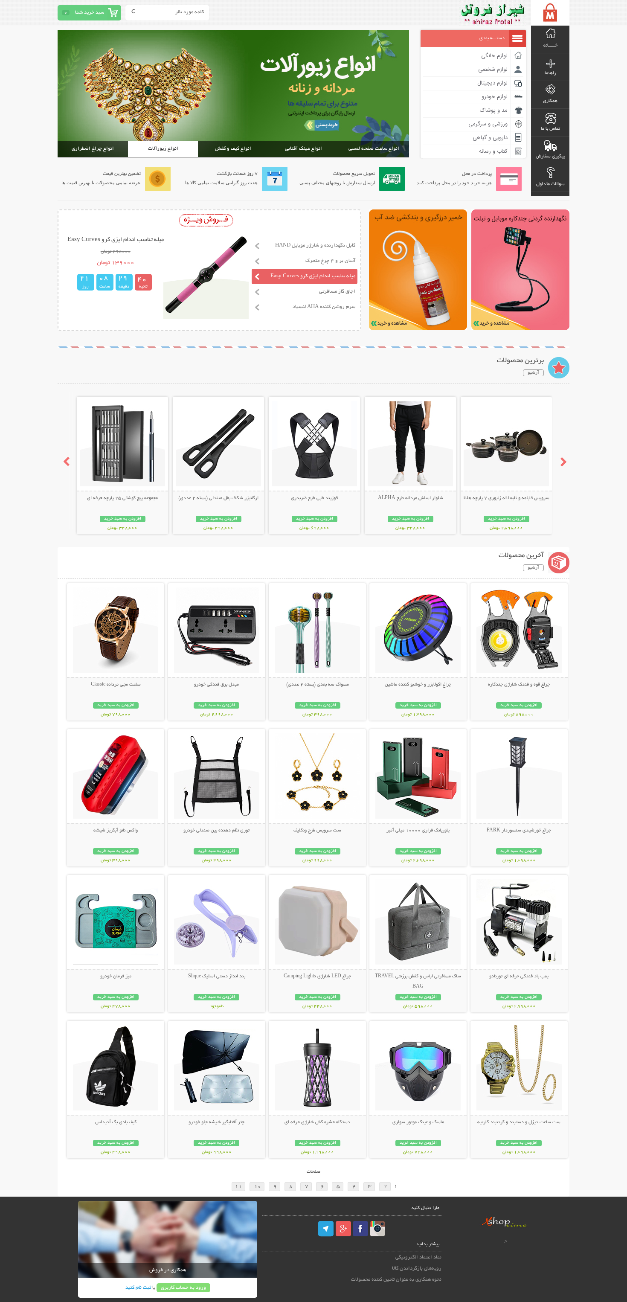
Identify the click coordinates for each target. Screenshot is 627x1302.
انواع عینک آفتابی (303, 148)
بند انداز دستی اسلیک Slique (216, 976)
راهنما (550, 73)
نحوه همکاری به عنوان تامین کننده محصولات (396, 1279)
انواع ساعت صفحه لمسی (373, 148)
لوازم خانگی (494, 56)
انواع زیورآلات (163, 148)
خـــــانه (550, 45)
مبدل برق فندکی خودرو (216, 684)
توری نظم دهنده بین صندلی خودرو (216, 830)
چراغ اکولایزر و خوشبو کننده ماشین (418, 684)
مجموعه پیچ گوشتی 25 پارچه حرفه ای (122, 498)
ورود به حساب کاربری (183, 1287)
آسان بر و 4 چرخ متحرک (330, 261)
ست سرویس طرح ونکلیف (317, 830)
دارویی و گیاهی (490, 137)
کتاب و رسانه (493, 151)
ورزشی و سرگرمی (488, 124)
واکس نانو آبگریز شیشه (115, 830)
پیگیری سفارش (550, 156)
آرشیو (533, 372)
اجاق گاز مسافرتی (337, 291)
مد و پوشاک (494, 110)
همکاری (550, 101)
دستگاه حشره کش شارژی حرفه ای (317, 1122)
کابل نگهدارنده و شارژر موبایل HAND (315, 245)
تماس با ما (550, 128)
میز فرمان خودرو (115, 976)
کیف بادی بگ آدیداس (115, 1122)
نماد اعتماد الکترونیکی (418, 1257)
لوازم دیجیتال (492, 83)
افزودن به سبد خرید (506, 519)
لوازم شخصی (493, 69)
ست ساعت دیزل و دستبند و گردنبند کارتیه (518, 1122)
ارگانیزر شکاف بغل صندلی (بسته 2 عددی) (218, 498)
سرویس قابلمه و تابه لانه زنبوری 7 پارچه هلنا (506, 498)
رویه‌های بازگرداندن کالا (416, 1268)
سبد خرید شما (89, 12)
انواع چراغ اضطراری (93, 148)
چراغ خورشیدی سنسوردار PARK (519, 830)
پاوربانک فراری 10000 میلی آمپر (418, 830)
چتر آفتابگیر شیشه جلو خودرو (216, 1122)
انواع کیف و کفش (233, 148)
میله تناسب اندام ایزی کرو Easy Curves (312, 276)
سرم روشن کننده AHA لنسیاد (324, 307)
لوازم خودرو (495, 97)
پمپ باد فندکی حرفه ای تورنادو (519, 976)
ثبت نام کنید (138, 1287)
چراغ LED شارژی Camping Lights (317, 976)
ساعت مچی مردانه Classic (116, 684)
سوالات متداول (550, 184)
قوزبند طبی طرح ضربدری (314, 498)
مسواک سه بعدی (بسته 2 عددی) (317, 684)
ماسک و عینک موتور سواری (418, 1122)
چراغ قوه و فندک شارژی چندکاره (519, 684)
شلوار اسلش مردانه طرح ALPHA (410, 498)
